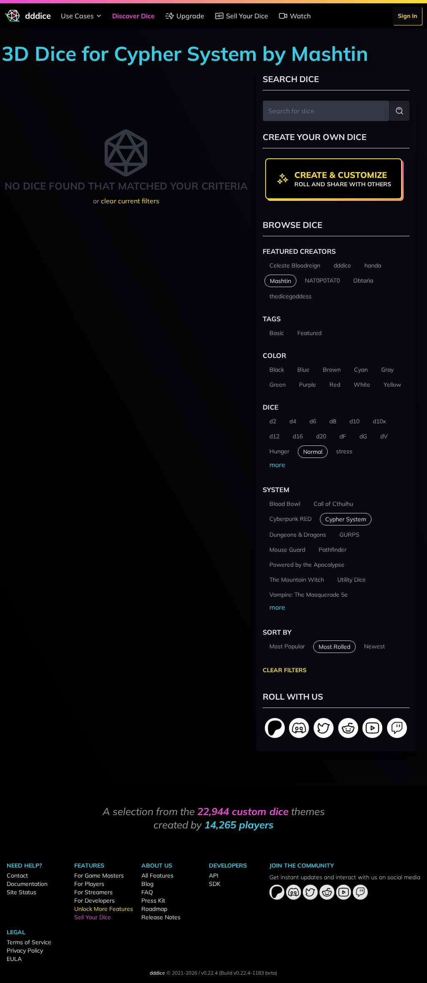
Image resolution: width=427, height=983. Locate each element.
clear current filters (130, 201)
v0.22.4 (209, 973)
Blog (147, 884)
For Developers (94, 900)
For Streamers (93, 892)
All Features (157, 875)
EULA (14, 959)
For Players (89, 884)
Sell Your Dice (247, 16)
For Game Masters (99, 875)
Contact (17, 875)
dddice (157, 973)
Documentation (27, 884)
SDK (215, 884)
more (277, 464)
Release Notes (161, 917)
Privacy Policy (25, 950)
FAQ (147, 892)
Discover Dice (133, 16)
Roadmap (154, 909)
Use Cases (77, 16)
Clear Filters (284, 670)
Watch (300, 16)
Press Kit (153, 900)
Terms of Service (29, 942)
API (214, 875)
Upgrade (190, 16)
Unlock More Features (103, 909)
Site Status (21, 892)
